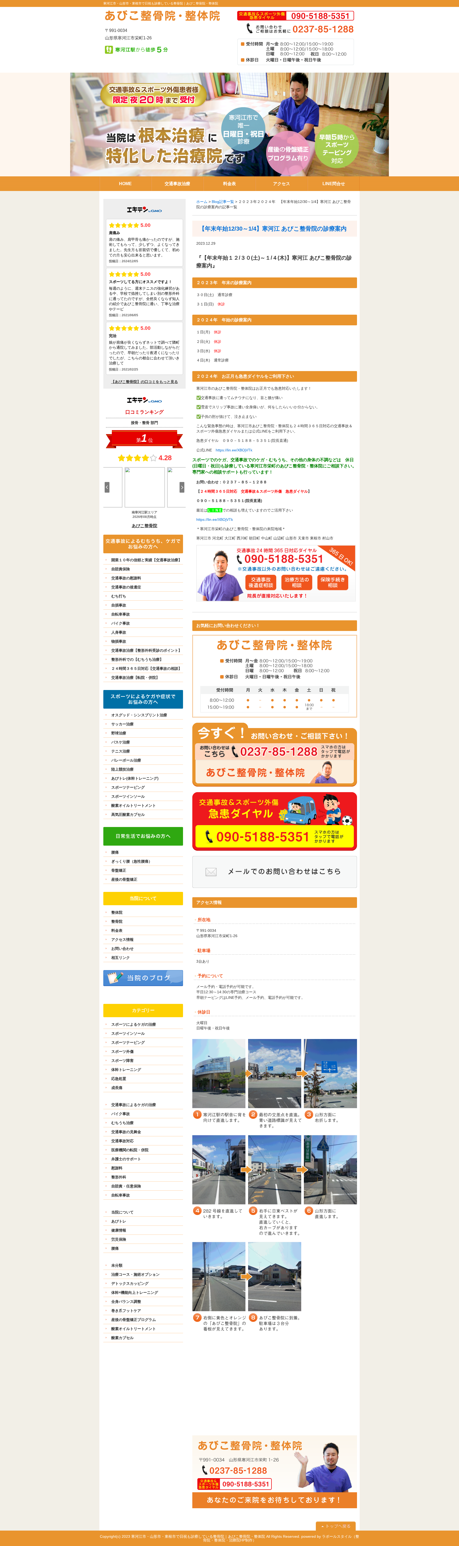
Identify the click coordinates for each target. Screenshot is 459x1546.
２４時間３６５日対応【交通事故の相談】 (146, 668)
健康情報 (118, 1230)
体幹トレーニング (126, 1069)
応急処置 (118, 1079)
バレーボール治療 (126, 760)
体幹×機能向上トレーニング (134, 1292)
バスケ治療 (120, 742)
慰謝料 (116, 1168)
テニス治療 (120, 751)
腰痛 (115, 852)
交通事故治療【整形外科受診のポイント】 (146, 650)
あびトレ (118, 1221)
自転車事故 (120, 614)
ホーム (201, 202)
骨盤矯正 (118, 870)
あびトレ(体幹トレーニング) (135, 778)
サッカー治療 (122, 724)
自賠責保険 (120, 569)
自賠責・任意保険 (126, 1186)
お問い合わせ (122, 948)
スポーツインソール (128, 796)
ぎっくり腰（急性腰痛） (131, 861)
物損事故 (118, 641)
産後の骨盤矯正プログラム (133, 1320)
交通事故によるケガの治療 (133, 1105)
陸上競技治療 (122, 769)
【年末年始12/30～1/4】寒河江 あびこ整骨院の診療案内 (273, 228)
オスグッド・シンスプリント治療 (139, 715)
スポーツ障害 (122, 1060)
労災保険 (118, 1239)
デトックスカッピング (129, 1283)
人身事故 (118, 632)
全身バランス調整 (126, 1301)
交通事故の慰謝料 (126, 578)
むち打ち (118, 596)
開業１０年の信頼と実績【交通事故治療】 (146, 560)
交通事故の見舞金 (126, 1132)
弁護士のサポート (126, 1159)
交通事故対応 (122, 1141)
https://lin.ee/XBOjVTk (234, 450)
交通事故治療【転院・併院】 (135, 677)
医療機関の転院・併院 (129, 1150)
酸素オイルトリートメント (133, 805)
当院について (122, 1212)
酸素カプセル (122, 1338)
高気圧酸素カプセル (128, 814)
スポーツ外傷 (122, 1051)
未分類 (116, 1265)
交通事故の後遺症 (126, 587)
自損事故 (118, 605)
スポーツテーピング (128, 787)
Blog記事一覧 (223, 202)
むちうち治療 (122, 1123)
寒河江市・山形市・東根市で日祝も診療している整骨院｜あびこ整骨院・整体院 (160, 3)
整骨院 (116, 921)
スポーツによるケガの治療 (133, 1024)
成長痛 (116, 1088)
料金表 (116, 930)
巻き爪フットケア (126, 1310)
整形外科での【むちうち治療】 (137, 659)
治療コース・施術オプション (135, 1274)
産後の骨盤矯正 (124, 879)
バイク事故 (120, 623)
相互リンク (120, 957)
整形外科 (118, 1177)
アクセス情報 (122, 939)
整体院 (116, 912)
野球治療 (118, 733)
